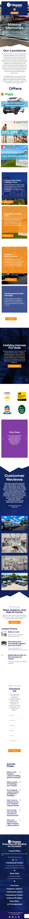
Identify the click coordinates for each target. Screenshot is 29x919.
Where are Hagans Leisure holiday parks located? (14, 774)
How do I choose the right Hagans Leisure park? (13, 822)
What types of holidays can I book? (12, 784)
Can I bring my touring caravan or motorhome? (13, 812)
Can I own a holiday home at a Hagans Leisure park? (13, 802)
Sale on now (13, 632)
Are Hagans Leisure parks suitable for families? (13, 792)
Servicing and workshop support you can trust (17, 643)
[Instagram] (16, 859)
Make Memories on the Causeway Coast (17, 657)
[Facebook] (13, 859)
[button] (14, 9)
